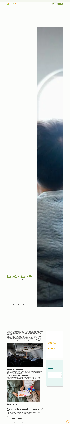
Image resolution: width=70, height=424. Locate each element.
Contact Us (60, 3)
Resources (30, 3)
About (26, 3)
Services (19, 3)
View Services (54, 377)
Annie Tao (11, 306)
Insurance (23, 3)
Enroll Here (55, 3)
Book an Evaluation (54, 372)
